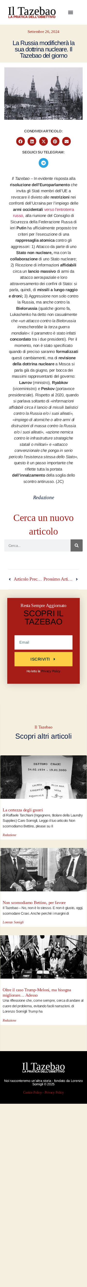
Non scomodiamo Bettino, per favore (34, 902)
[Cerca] (77, 545)
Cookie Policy (32, 1092)
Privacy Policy (50, 671)
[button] (70, 12)
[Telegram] (43, 163)
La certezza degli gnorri (23, 809)
